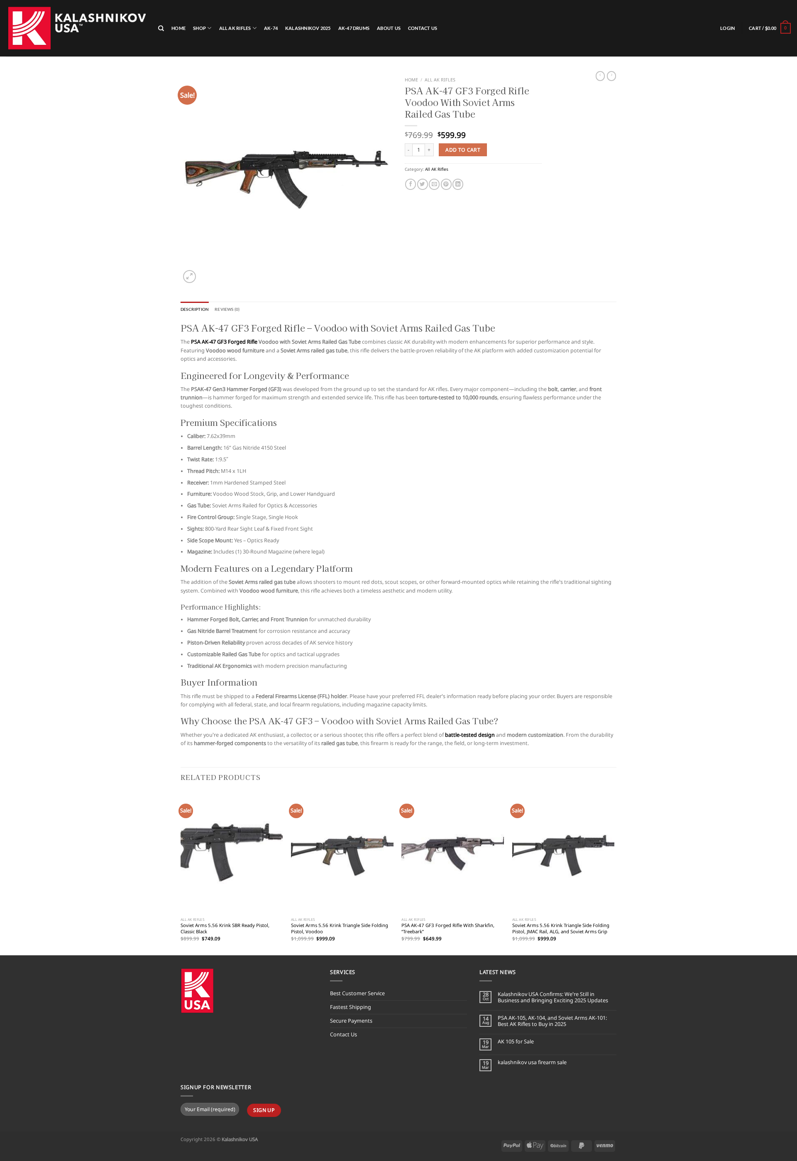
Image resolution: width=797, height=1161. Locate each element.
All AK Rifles (235, 28)
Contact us (422, 28)
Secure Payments (351, 1020)
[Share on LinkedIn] (457, 184)
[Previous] (181, 872)
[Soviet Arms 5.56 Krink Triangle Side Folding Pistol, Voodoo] (342, 852)
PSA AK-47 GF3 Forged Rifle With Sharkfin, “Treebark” (447, 928)
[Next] (614, 872)
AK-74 (271, 28)
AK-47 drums (354, 28)
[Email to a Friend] (434, 184)
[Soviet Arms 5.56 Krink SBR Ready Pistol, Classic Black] (232, 852)
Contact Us (343, 1034)
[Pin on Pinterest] (446, 184)
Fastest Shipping (350, 1007)
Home (178, 28)
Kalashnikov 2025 (308, 28)
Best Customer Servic (356, 993)
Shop (199, 28)
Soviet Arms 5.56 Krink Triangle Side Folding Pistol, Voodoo (339, 928)
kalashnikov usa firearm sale (532, 1062)
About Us (389, 28)
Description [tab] (195, 309)
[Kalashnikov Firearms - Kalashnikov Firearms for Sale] (76, 28)
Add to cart (462, 149)
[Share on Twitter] (422, 184)
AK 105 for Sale (516, 1041)
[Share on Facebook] (410, 184)
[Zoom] (189, 276)
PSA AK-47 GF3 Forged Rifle (224, 341)
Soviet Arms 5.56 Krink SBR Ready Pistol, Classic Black (225, 928)
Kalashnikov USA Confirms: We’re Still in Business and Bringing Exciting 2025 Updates (553, 997)
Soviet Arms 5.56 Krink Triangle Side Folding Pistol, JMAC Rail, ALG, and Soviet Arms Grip (560, 928)
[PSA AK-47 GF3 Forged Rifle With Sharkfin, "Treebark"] (452, 852)
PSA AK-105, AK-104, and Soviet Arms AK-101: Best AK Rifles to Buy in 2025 (552, 1021)
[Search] (161, 28)
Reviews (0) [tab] (227, 309)
